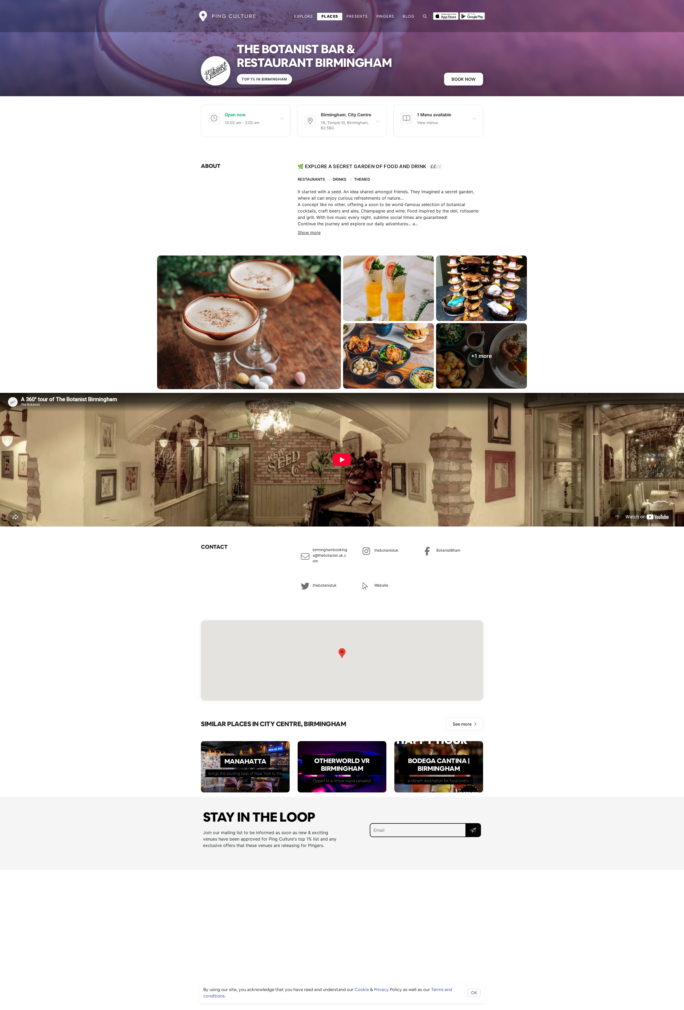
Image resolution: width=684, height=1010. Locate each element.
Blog (408, 16)
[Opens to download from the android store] (472, 15)
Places (329, 16)
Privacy (381, 989)
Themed (362, 179)
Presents (357, 16)
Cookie (362, 989)
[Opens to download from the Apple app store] (445, 15)
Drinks (339, 179)
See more (462, 724)
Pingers (385, 16)
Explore (303, 16)
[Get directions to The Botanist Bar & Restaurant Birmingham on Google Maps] (342, 660)
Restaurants (311, 179)
